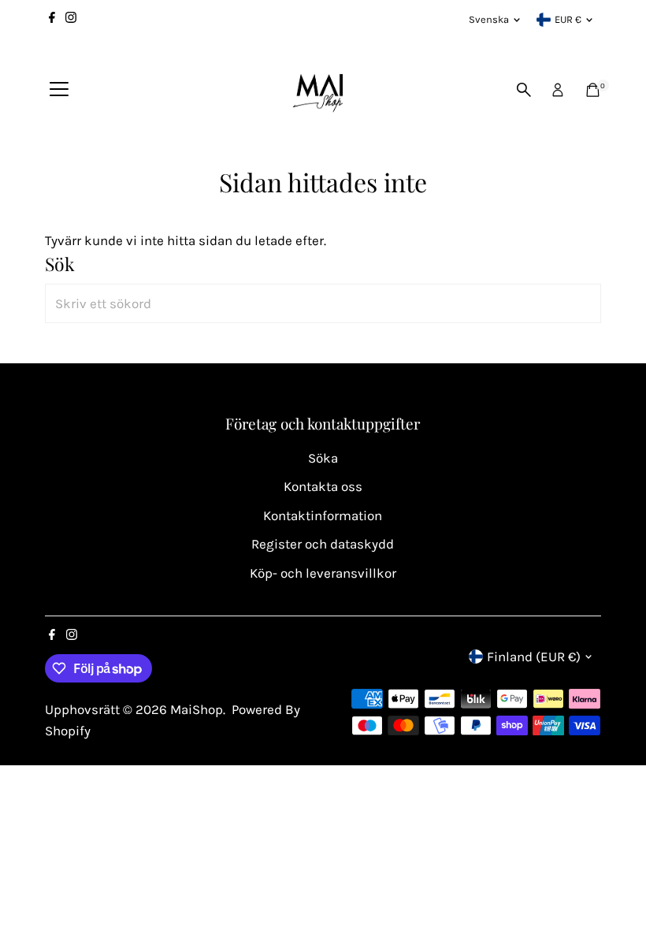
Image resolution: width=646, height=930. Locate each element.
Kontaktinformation (322, 515)
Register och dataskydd (322, 544)
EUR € (568, 19)
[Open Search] (524, 90)
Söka (323, 458)
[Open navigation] (59, 90)
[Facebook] (52, 20)
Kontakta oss (323, 486)
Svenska (489, 19)
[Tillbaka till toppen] (614, 886)
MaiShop (196, 709)
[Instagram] (70, 20)
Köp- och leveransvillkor (323, 573)
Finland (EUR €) (534, 656)
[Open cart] (593, 90)
